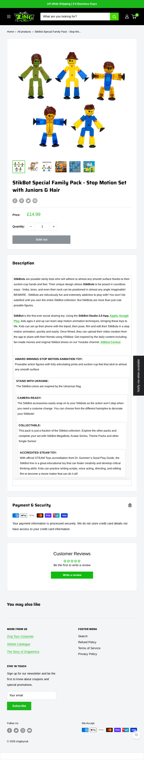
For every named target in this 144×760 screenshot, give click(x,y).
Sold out (41, 239)
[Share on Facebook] (14, 200)
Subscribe (19, 706)
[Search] (114, 16)
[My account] (127, 16)
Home (10, 31)
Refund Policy (87, 642)
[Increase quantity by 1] (53, 226)
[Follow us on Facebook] (9, 730)
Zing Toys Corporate (20, 636)
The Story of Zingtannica (23, 651)
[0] (134, 16)
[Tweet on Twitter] (28, 200)
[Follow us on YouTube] (29, 730)
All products (24, 31)
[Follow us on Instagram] (22, 730)
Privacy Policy (87, 654)
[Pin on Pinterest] (21, 200)
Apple (114, 315)
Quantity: (18, 226)
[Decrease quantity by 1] (30, 226)
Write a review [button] (72, 575)
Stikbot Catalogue (18, 644)
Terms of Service (89, 648)
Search (82, 636)
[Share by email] (34, 200)
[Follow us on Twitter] (16, 730)
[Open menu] (9, 16)
